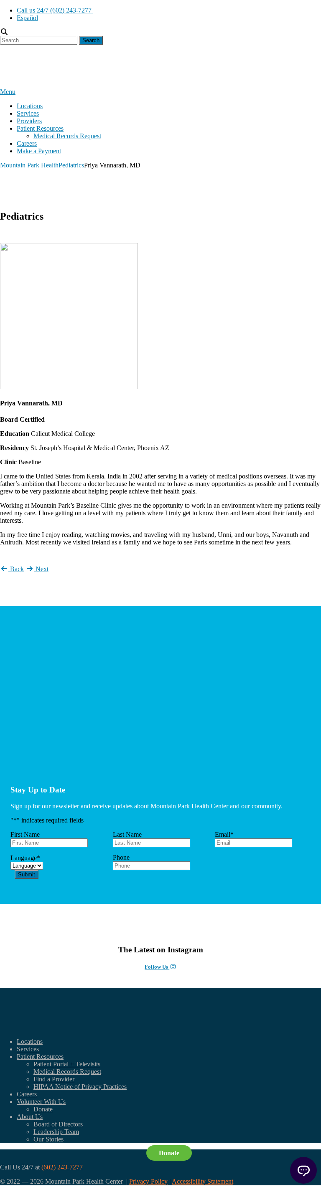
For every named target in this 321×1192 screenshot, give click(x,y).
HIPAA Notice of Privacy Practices (80, 1086)
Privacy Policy (148, 1181)
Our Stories (48, 1139)
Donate (43, 1109)
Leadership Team (56, 1131)
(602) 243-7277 (62, 1167)
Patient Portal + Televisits (66, 1064)
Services (28, 113)
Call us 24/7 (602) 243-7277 (55, 10)
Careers (27, 143)
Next (41, 568)
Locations (30, 105)
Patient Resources (40, 128)
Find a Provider (53, 1079)
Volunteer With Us (41, 1101)
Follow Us (157, 967)
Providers (29, 120)
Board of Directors (58, 1124)
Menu (7, 91)
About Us (30, 1116)
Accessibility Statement (202, 1181)
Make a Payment (39, 150)
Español (27, 17)
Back (16, 568)
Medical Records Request (67, 135)
